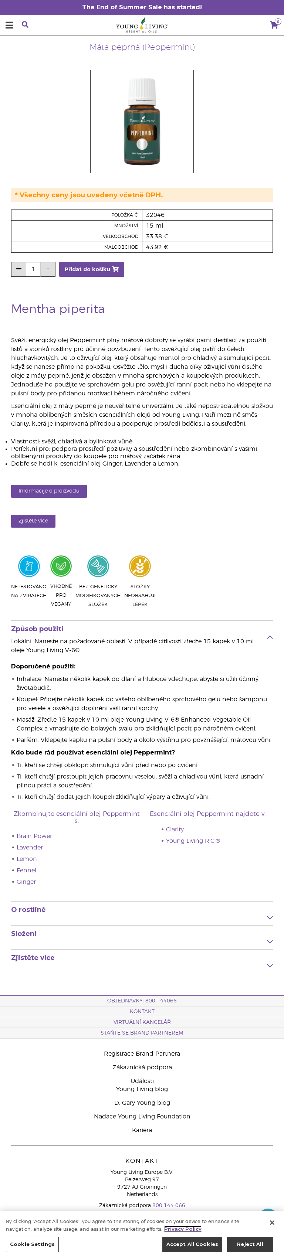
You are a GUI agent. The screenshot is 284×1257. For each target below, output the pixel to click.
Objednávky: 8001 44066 (142, 1001)
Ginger (26, 882)
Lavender (30, 848)
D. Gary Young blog (142, 1103)
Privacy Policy (183, 1229)
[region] (142, 1234)
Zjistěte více (33, 521)
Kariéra (142, 1130)
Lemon (27, 859)
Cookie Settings (32, 1244)
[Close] (272, 1223)
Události (142, 1081)
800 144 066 (168, 1205)
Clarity (175, 829)
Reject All (250, 1244)
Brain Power (34, 836)
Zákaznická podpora (142, 1067)
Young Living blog (142, 1089)
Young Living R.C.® (193, 841)
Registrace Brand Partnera (142, 1054)
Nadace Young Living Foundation (142, 1117)
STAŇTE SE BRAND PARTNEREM (142, 1033)
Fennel (26, 870)
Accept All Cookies (192, 1244)
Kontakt (142, 1011)
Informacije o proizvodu (49, 491)
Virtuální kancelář (142, 1022)
